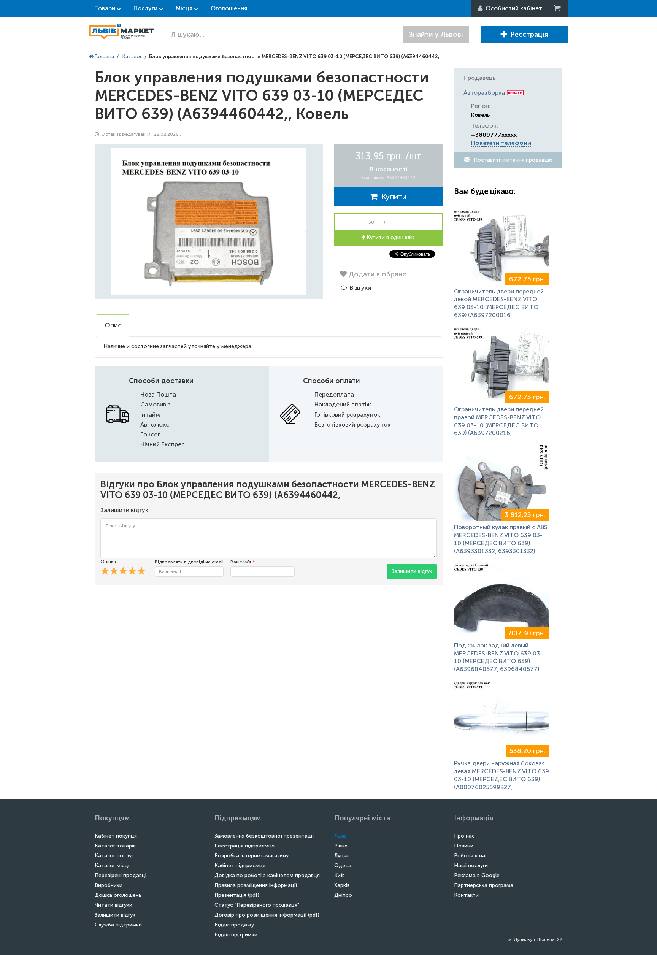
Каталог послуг (114, 855)
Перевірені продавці (120, 875)
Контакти (466, 895)
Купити (392, 196)
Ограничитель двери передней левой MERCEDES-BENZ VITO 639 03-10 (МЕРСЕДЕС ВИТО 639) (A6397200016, (499, 303)
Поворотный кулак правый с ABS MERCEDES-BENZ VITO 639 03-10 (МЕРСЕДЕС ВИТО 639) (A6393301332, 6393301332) (501, 539)
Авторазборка (484, 92)
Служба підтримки (118, 925)
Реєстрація (529, 34)
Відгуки (360, 287)
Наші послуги (471, 865)
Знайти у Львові (436, 34)
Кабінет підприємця (239, 865)
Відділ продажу (234, 925)
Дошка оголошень (118, 895)
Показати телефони (501, 142)
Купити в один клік (389, 237)
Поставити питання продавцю (512, 160)
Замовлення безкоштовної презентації (264, 836)
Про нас (464, 836)
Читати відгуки (113, 905)
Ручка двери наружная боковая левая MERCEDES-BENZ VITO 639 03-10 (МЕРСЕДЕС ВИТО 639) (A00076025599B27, (501, 775)
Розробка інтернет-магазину (251, 855)
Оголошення (229, 8)
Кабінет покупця (116, 836)
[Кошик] (557, 8)
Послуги (145, 8)
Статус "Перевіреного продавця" (256, 905)
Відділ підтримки (235, 934)
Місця (184, 8)
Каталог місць (113, 865)
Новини (463, 845)
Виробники (108, 885)
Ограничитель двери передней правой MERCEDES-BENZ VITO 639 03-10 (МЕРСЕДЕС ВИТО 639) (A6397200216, (499, 421)
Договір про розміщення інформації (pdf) (266, 915)
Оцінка (108, 561)
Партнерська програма (483, 885)
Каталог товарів (115, 845)
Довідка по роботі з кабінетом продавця (267, 875)
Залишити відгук (412, 571)
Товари (105, 8)
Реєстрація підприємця (244, 845)
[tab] (113, 326)
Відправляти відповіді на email (189, 562)
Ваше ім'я (242, 562)
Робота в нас (471, 855)
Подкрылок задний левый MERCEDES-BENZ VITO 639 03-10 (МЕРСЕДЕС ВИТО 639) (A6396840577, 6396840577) (498, 657)
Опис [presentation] (113, 325)
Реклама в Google (477, 875)
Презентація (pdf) (236, 895)
